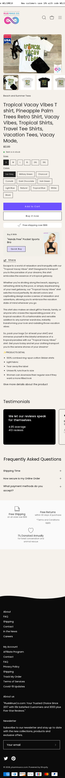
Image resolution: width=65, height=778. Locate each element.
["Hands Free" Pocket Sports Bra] (51, 243)
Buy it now (32, 215)
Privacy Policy (11, 666)
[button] (43, 17)
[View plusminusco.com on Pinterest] (13, 758)
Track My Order (12, 676)
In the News (10, 631)
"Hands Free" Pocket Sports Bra (23, 241)
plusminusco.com (19, 767)
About (7, 611)
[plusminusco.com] (11, 17)
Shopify (44, 767)
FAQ (5, 616)
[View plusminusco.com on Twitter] (5, 758)
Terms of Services (14, 681)
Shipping (8, 621)
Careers (8, 636)
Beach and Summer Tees (17, 95)
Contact (8, 626)
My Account (10, 646)
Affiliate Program (13, 651)
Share (12, 260)
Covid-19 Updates (14, 686)
